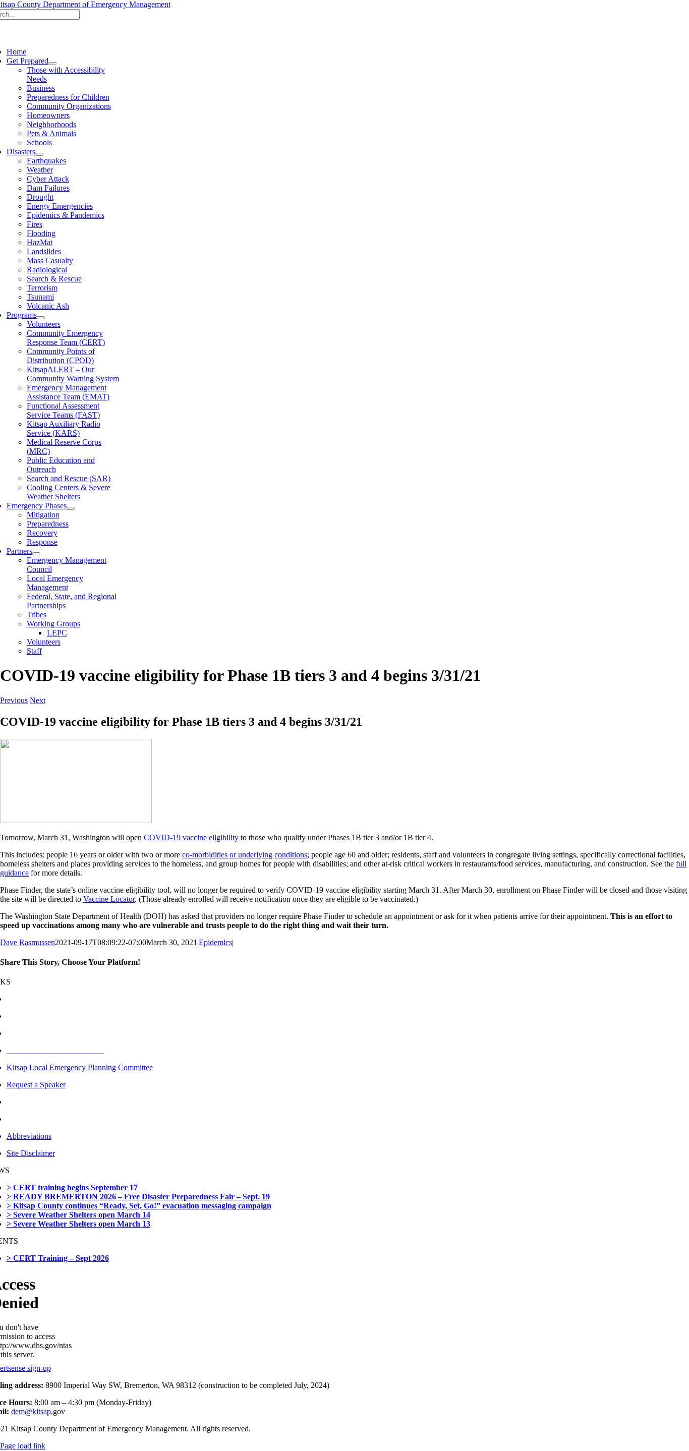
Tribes (36, 614)
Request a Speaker (36, 1084)
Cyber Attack (48, 179)
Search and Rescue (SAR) (68, 478)
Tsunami (40, 297)
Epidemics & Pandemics (65, 215)
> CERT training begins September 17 (72, 1187)
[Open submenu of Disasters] (39, 154)
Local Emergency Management (55, 583)
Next (37, 700)
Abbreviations (29, 1136)
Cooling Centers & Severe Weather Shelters (68, 492)
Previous (14, 700)
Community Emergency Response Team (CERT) (66, 337)
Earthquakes (46, 160)
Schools (39, 142)
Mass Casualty (50, 260)
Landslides (44, 251)
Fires (34, 224)
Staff (34, 651)
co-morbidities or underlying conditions (244, 854)
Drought (40, 197)
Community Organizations (69, 106)
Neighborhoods (51, 124)
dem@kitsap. (32, 1411)
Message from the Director (49, 999)
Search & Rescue (54, 278)
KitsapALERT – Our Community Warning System (73, 374)
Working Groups (53, 623)
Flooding (41, 233)
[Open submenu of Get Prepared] (52, 63)
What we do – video (39, 1033)
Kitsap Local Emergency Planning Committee (80, 1067)
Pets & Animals (51, 133)
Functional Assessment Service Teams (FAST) (63, 410)
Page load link (22, 1445)
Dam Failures (48, 188)
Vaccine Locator (109, 899)
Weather (40, 169)
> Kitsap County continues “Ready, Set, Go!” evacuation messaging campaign (139, 1205)
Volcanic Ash (48, 306)
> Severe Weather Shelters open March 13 (78, 1224)
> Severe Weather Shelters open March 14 (78, 1214)
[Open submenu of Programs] (41, 317)
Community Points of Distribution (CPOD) (61, 356)
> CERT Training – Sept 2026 (58, 1258)
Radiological (47, 269)
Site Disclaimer (31, 1153)
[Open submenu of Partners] (36, 553)
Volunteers (44, 324)
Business (41, 88)
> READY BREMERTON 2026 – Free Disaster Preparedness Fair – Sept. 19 (138, 1196)
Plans (15, 1101)
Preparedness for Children (68, 97)
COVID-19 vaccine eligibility (191, 837)
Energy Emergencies (60, 206)
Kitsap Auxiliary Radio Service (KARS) (63, 428)
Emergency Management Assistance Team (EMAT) (68, 392)
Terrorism (42, 287)
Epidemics (215, 942)
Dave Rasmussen (27, 942)
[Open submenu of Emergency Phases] (71, 508)
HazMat (39, 242)
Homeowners (48, 115)
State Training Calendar (44, 1119)
